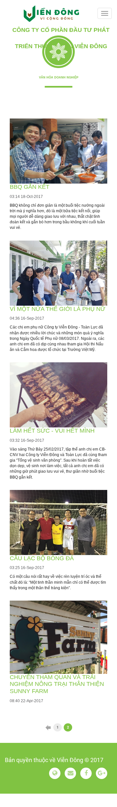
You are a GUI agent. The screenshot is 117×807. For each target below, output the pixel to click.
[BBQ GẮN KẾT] (58, 151)
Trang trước (48, 727)
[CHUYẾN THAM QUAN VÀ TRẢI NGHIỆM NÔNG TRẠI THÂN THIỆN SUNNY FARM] (58, 637)
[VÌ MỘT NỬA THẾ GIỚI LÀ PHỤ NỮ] (58, 273)
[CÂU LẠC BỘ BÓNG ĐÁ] (58, 522)
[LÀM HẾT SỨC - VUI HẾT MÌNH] (58, 394)
